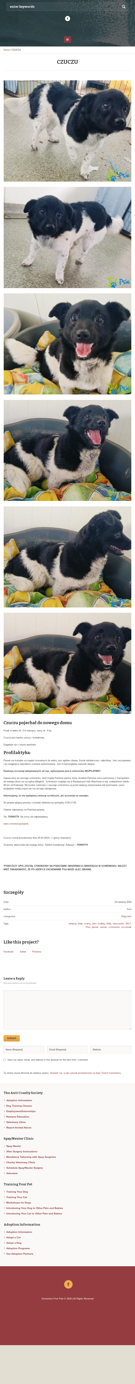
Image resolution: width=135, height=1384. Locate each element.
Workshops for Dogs (18, 1202)
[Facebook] (67, 18)
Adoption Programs (18, 1248)
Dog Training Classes (19, 1105)
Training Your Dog (17, 1191)
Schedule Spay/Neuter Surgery (24, 1167)
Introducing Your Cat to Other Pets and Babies (34, 1213)
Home (6, 50)
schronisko (114, 927)
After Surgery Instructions (21, 1151)
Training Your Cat (16, 1197)
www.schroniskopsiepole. (16, 823)
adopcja (73, 923)
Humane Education (17, 1116)
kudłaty (101, 923)
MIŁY (128, 923)
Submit (11, 1038)
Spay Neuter (13, 1146)
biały (80, 923)
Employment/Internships (21, 1111)
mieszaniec (118, 923)
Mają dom (126, 916)
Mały (109, 923)
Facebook (9, 951)
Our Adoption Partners (19, 1253)
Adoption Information (19, 1100)
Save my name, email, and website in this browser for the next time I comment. (47, 1059)
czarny (87, 923)
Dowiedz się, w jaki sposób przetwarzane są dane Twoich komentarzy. (85, 1073)
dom (94, 923)
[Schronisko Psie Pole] (67, 28)
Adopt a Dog (13, 1242)
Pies (88, 927)
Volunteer (12, 1173)
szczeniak (126, 927)
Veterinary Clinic (16, 1122)
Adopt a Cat (13, 1237)
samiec (103, 927)
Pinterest (36, 951)
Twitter (23, 951)
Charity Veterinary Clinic (20, 1162)
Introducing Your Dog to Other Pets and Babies (34, 1208)
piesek (95, 927)
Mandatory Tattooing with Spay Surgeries (31, 1157)
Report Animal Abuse (18, 1127)
